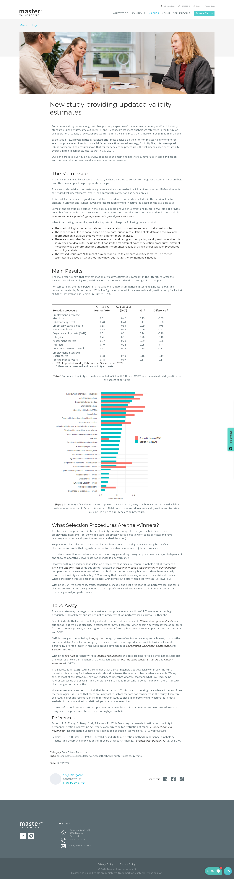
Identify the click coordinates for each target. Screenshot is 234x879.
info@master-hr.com (169, 6)
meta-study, (129, 756)
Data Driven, (69, 752)
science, (77, 756)
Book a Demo (204, 13)
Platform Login (210, 6)
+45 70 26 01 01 (185, 6)
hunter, (118, 756)
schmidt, (109, 756)
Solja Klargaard (73, 775)
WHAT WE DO (120, 13)
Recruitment (83, 752)
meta (139, 756)
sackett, (99, 756)
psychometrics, (65, 756)
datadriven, (88, 756)
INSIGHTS (153, 13)
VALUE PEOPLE (182, 13)
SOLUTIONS (138, 13)
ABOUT (166, 13)
